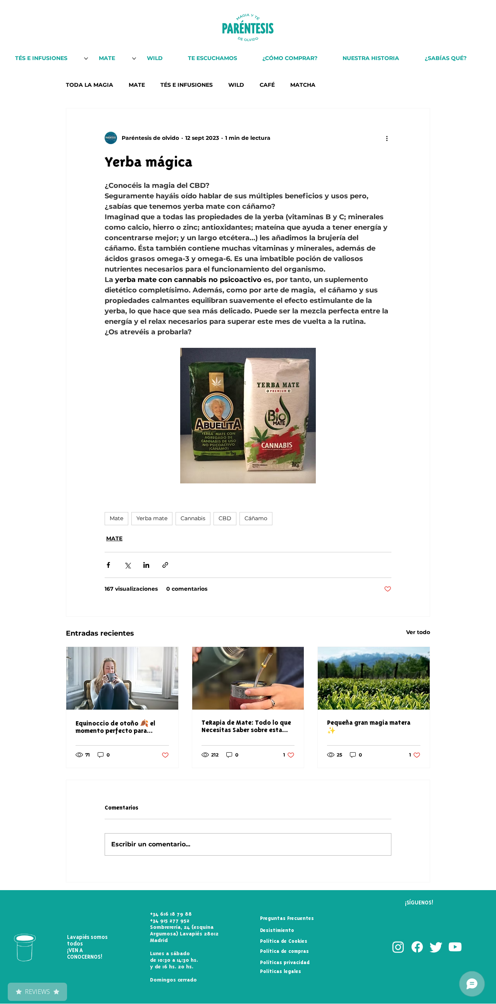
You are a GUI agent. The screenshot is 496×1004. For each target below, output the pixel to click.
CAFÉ (267, 84)
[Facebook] (417, 946)
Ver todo (418, 632)
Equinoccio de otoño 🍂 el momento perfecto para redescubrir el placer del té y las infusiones (118, 727)
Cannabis (193, 518)
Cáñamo (256, 518)
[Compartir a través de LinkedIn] (146, 565)
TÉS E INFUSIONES (186, 84)
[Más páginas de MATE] (134, 58)
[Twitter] (436, 946)
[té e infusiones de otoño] (122, 678)
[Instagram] (398, 946)
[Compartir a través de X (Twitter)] (127, 565)
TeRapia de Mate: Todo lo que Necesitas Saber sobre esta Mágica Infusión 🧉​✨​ (246, 726)
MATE (137, 84)
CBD (225, 518)
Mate (116, 518)
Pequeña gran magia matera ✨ (368, 726)
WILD (236, 84)
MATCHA (302, 84)
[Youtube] (455, 946)
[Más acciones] (386, 138)
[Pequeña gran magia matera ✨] (374, 678)
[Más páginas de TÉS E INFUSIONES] (86, 58)
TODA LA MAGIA (89, 84)
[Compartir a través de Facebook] (108, 565)
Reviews (37, 991)
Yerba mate (151, 518)
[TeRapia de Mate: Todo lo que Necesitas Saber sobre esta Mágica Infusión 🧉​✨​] (248, 678)
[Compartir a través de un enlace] (165, 565)
